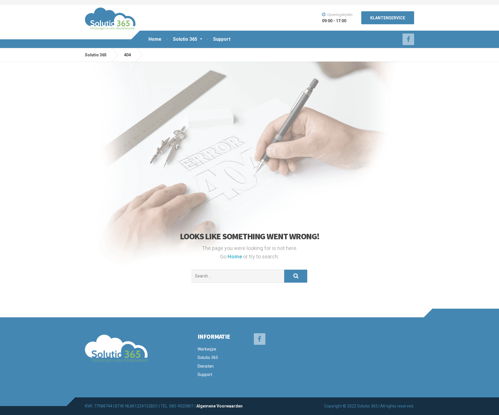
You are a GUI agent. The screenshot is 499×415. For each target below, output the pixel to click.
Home (154, 39)
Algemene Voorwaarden (219, 406)
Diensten (206, 366)
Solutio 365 (185, 39)
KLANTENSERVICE (387, 18)
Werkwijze (207, 349)
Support (221, 39)
